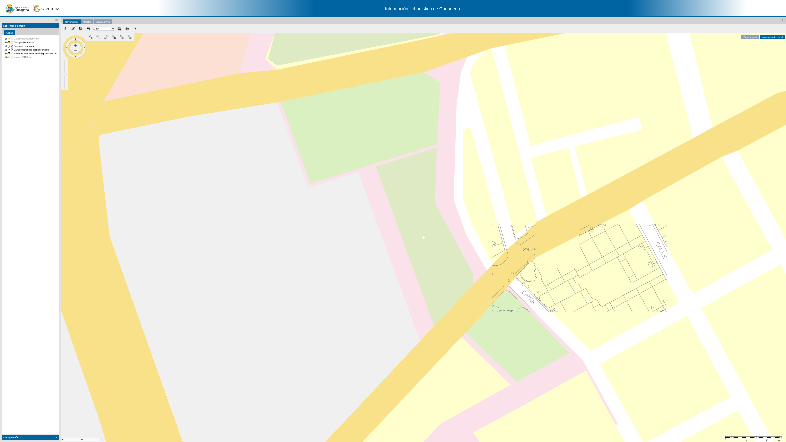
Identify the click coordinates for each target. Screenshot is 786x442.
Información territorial (772, 37)
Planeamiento (750, 37)
